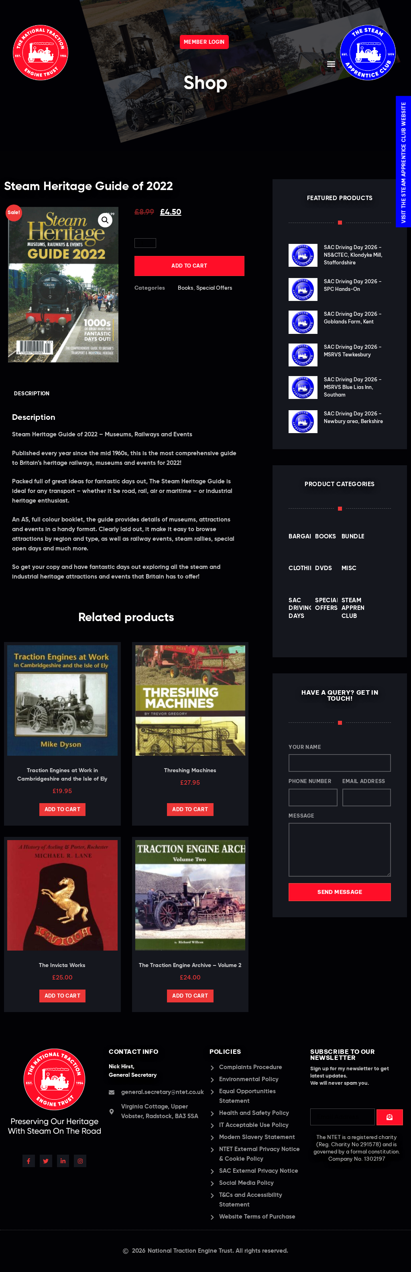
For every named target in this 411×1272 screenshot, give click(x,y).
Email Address (363, 781)
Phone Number (310, 781)
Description (31, 394)
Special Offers (214, 287)
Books (185, 287)
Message (301, 816)
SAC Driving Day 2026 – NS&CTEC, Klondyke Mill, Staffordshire (353, 255)
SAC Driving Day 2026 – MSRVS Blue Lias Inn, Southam (353, 387)
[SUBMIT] (389, 1117)
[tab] (32, 394)
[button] (331, 63)
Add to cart (189, 266)
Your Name (305, 747)
